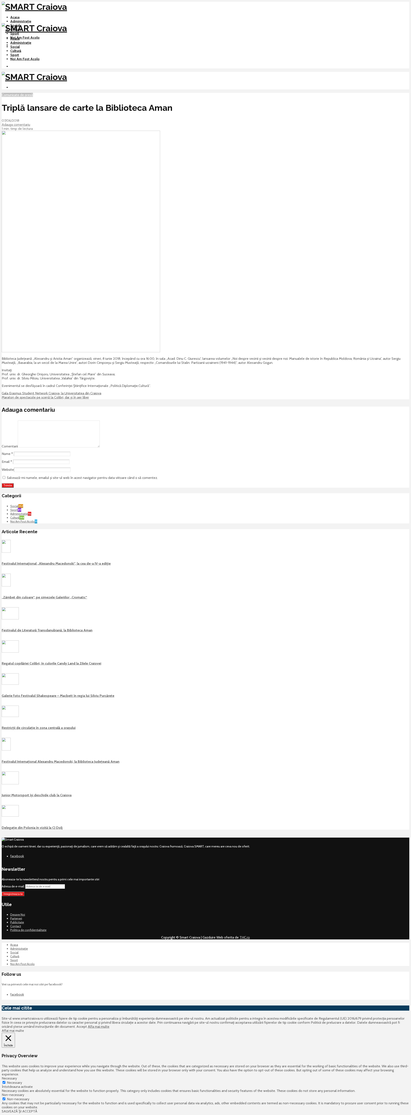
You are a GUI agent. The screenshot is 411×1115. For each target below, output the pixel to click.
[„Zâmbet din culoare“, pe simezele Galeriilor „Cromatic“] (6, 585)
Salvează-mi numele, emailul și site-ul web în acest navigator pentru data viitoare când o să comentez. (82, 478)
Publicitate (17, 922)
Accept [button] (81, 1027)
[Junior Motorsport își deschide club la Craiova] (10, 783)
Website (8, 470)
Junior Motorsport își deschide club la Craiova (36, 795)
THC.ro (245, 937)
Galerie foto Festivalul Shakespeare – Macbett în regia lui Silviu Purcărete (58, 696)
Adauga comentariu (16, 125)
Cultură (15, 51)
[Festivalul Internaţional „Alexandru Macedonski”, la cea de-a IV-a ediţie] (6, 552)
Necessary (14, 1083)
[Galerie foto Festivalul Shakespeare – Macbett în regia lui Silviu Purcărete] (10, 684)
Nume (7, 454)
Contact (15, 926)
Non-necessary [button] (13, 1095)
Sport (14, 33)
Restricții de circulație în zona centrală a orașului (39, 728)
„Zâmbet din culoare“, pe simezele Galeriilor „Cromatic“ (44, 597)
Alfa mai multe (98, 1027)
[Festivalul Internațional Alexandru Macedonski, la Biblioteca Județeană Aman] (6, 749)
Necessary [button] (9, 1078)
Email (7, 462)
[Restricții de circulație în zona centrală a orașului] (10, 716)
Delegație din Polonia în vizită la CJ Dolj (32, 828)
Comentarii (10, 446)
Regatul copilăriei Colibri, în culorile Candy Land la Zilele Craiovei (51, 663)
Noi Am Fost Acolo (25, 38)
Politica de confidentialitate (28, 930)
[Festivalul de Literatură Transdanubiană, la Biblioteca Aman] (10, 618)
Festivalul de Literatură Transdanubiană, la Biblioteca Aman (47, 630)
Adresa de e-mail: (13, 886)
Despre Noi (17, 915)
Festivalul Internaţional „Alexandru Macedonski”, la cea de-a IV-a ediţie (56, 563)
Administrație (20, 21)
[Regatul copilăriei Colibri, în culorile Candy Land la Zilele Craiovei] (10, 651)
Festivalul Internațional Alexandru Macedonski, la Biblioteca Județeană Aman (60, 762)
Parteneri (16, 918)
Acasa (14, 17)
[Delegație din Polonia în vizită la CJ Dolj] (10, 815)
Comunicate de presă (17, 95)
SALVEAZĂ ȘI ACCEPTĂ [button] (19, 1111)
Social (15, 47)
